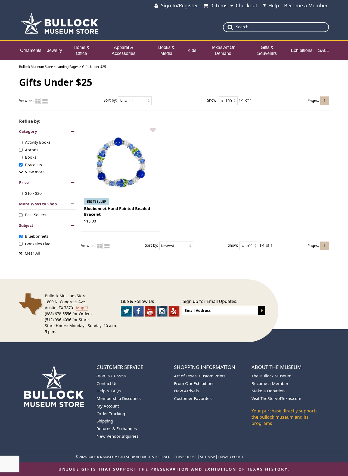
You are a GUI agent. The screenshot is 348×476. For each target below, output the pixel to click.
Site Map (207, 457)
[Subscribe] (262, 310)
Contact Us (107, 383)
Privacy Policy (230, 457)
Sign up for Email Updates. (210, 301)
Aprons (31, 149)
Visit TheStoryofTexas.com (276, 398)
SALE (324, 50)
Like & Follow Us (137, 301)
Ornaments (30, 50)
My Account (108, 406)
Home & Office (81, 50)
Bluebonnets (36, 236)
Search (242, 26)
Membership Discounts (119, 398)
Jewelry (54, 50)
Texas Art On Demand (223, 50)
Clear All (32, 253)
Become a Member (306, 5)
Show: (212, 100)
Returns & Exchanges (117, 428)
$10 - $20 (33, 193)
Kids (192, 50)
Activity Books (38, 142)
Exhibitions (301, 50)
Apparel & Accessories (123, 50)
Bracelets (33, 164)
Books (30, 157)
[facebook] (138, 311)
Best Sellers (35, 214)
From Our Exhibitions (194, 383)
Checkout (246, 5)
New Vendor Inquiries (117, 436)
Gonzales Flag (38, 243)
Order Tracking (111, 413)
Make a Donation (268, 390)
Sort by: (110, 100)
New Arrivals (186, 390)
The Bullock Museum (271, 375)
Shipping (105, 421)
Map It (82, 307)
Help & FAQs (109, 390)
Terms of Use (185, 457)
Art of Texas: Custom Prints (199, 375)
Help (273, 5)
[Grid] (38, 100)
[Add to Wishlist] (153, 130)
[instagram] (162, 311)
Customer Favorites (193, 398)
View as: (26, 100)
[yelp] (174, 311)
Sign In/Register (179, 5)
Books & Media (166, 50)
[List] (45, 100)
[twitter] (126, 311)
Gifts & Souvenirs (267, 50)
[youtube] (150, 311)
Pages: (313, 100)
